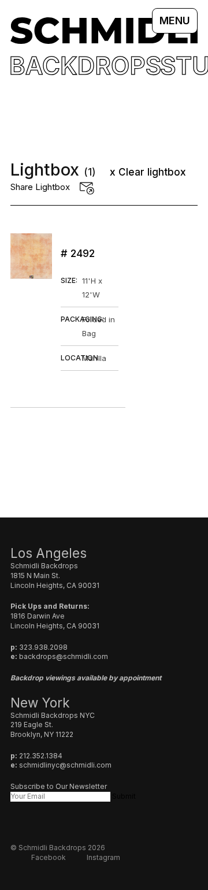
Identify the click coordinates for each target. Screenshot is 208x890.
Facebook (48, 857)
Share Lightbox (40, 186)
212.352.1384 (40, 755)
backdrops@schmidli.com (63, 656)
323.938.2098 (43, 647)
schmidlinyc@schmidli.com (65, 765)
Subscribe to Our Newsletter (58, 786)
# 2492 (78, 253)
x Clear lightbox (148, 172)
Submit (124, 796)
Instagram (103, 857)
